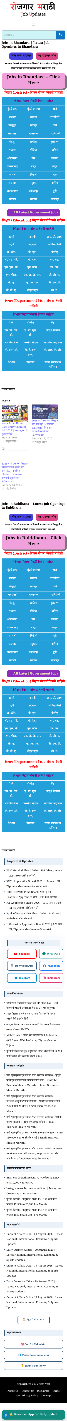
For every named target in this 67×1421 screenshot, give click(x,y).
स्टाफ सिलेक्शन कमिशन (53, 365)
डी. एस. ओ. (11, 350)
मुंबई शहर (12, 109)
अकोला (33, 142)
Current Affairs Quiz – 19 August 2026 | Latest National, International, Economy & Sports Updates (34, 1271)
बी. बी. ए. (11, 290)
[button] (33, 25)
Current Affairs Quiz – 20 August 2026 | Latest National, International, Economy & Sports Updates (34, 1240)
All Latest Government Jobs (35, 212)
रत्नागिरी (54, 117)
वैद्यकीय (30, 363)
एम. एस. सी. (11, 268)
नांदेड (33, 167)
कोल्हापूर (33, 191)
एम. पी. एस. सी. (11, 333)
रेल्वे (11, 323)
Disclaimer (43, 1391)
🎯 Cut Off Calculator (33, 1344)
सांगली (12, 200)
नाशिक (54, 183)
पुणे (55, 191)
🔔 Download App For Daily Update (33, 1415)
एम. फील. (11, 275)
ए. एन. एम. (32, 283)
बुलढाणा (55, 142)
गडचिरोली (55, 134)
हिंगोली (33, 175)
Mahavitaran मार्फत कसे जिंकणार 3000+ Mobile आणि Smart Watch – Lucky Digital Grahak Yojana (32, 1041)
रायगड (33, 117)
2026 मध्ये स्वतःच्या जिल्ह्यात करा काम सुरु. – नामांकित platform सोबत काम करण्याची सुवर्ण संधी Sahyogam (45, 428)
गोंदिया (33, 150)
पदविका (32, 245)
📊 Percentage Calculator (33, 1354)
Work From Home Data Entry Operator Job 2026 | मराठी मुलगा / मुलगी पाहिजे (14, 429)
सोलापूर (55, 200)
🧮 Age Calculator (33, 1320)
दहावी (11, 237)
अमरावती (12, 134)
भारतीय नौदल (30, 343)
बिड (33, 158)
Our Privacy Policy (27, 1396)
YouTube (24, 953)
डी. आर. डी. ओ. (53, 350)
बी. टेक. (32, 260)
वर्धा (55, 126)
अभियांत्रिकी (54, 245)
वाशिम (55, 150)
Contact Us (27, 1391)
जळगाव (12, 183)
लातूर (55, 167)
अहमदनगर (12, 191)
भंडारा (12, 150)
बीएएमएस (32, 290)
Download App (24, 965)
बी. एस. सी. (11, 260)
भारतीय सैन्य (11, 343)
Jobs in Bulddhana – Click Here (33, 541)
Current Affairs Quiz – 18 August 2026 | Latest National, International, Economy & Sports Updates (34, 1303)
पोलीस (30, 323)
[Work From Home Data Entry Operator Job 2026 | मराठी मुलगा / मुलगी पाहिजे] (15, 413)
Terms (56, 1391)
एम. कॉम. (32, 268)
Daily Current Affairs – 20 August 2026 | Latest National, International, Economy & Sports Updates (32, 1255)
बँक (52, 323)
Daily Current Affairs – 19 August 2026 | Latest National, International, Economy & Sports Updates (32, 1287)
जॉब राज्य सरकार (21, 56)
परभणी (12, 175)
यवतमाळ (33, 134)
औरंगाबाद (12, 158)
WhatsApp (53, 953)
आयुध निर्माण (53, 331)
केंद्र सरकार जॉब (47, 56)
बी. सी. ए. (54, 275)
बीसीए (54, 252)
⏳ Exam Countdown (33, 1365)
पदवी (11, 245)
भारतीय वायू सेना (53, 343)
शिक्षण (11, 363)
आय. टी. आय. (55, 237)
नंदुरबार (33, 183)
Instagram (53, 978)
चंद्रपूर (12, 142)
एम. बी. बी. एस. (32, 275)
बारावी (32, 237)
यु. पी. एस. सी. (30, 333)
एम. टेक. (54, 268)
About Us (13, 1391)
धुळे (55, 175)
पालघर (12, 117)
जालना (54, 158)
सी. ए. (11, 283)
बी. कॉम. (11, 252)
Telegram (24, 978)
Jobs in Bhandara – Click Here (33, 80)
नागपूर (33, 126)
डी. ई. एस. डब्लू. (30, 352)
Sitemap (46, 1396)
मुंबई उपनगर (33, 109)
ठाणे (55, 109)
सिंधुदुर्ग (12, 126)
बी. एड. (32, 252)
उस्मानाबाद (12, 167)
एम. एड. (54, 260)
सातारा (33, 200)
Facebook (54, 965)
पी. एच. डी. (54, 283)
